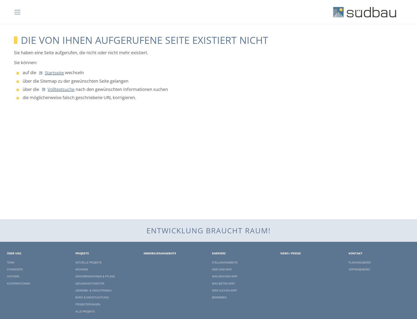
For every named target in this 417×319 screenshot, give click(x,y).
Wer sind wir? (222, 269)
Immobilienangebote (160, 253)
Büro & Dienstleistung (92, 297)
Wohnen (81, 269)
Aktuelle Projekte (88, 262)
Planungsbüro (360, 262)
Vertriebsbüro (359, 269)
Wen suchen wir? (224, 290)
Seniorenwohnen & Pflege (95, 276)
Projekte (82, 253)
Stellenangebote (225, 262)
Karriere (219, 253)
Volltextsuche (61, 89)
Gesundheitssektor (89, 283)
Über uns (14, 253)
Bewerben (219, 297)
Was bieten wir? (223, 283)
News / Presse (290, 253)
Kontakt (355, 253)
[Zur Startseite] (364, 12)
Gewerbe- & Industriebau (93, 290)
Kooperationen (18, 283)
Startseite (54, 73)
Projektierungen (87, 304)
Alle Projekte (85, 311)
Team (10, 262)
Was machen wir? (225, 276)
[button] (17, 12)
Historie (13, 276)
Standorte (15, 269)
